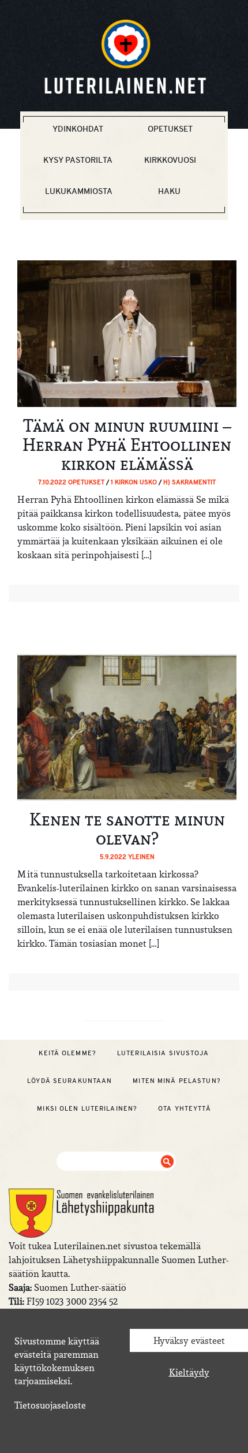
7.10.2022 (53, 482)
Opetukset (170, 129)
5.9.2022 (114, 857)
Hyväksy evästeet (189, 1340)
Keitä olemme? (67, 1053)
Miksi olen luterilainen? (87, 1108)
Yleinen (141, 857)
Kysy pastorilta (77, 160)
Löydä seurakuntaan (69, 1081)
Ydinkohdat (77, 129)
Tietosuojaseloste (50, 1405)
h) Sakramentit (189, 482)
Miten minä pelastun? (176, 1081)
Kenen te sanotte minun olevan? (127, 828)
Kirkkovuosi (170, 160)
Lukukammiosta (78, 191)
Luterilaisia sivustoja (163, 1053)
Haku (169, 191)
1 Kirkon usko (134, 482)
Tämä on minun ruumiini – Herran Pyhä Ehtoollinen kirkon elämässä (126, 444)
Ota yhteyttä (184, 1108)
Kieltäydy (189, 1372)
